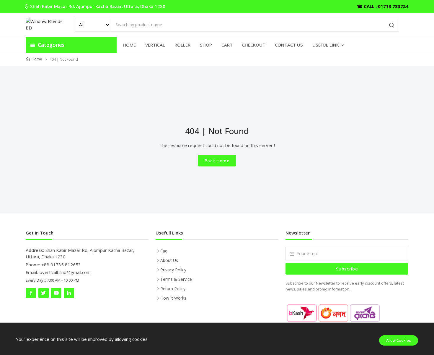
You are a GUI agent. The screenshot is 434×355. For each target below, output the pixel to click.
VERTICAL (155, 45)
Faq (163, 251)
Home (37, 59)
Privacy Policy (173, 270)
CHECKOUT (253, 45)
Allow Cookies (398, 340)
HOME (129, 45)
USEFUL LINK (325, 45)
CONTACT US (289, 45)
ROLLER (182, 45)
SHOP (206, 45)
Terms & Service (176, 279)
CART (227, 45)
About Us (169, 260)
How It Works (173, 298)
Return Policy (172, 288)
